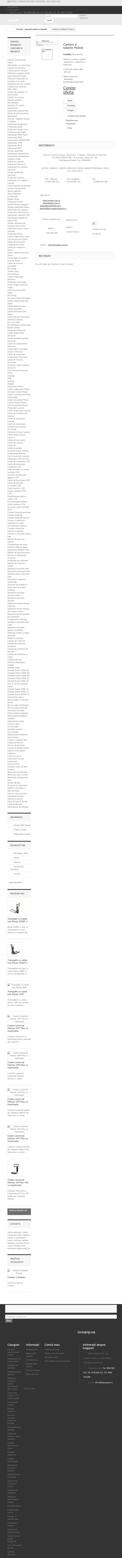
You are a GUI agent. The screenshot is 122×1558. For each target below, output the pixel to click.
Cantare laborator (14, 804)
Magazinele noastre (21, 834)
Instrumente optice (15, 697)
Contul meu (52, 1344)
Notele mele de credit (54, 1353)
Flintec (16, 858)
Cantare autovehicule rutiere (13, 1352)
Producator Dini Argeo (16, 132)
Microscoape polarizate (17, 708)
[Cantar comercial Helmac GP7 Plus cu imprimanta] (19, 1019)
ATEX (9, 373)
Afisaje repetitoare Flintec (18, 207)
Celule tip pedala (14, 448)
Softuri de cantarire (15, 162)
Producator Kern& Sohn (17, 129)
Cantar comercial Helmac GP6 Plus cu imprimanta (17, 1065)
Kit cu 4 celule (13, 322)
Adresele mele (51, 1357)
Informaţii (16, 817)
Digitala (10, 384)
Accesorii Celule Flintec (17, 392)
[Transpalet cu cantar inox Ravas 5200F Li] (14, 908)
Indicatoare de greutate (17, 124)
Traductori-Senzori (15, 743)
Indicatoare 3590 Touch (17, 135)
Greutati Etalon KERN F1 (18, 694)
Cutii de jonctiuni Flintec (17, 405)
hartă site (84, 18)
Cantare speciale (14, 660)
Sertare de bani (14, 783)
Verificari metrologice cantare (12, 1499)
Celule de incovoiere (16, 440)
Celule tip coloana (15, 319)
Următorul (55, 54)
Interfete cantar (14, 159)
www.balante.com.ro (51, 203)
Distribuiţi (71, 105)
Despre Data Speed (21, 825)
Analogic (11, 376)
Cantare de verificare (16, 641)
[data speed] (23, 20)
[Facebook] (94, 224)
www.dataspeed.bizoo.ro (50, 206)
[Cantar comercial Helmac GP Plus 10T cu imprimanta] (14, 1169)
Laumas (17, 874)
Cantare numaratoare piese (19, 512)
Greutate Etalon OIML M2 (18, 673)
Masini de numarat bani (17, 772)
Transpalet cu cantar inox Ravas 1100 (17, 992)
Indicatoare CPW (14, 143)
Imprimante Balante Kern (18, 550)
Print (70, 128)
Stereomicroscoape (15, 710)
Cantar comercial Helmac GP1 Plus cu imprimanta (17, 1138)
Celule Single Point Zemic (18, 236)
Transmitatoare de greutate (19, 186)
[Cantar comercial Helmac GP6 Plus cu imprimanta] (19, 1056)
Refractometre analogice (17, 713)
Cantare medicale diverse (18, 518)
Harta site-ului (32, 1374)
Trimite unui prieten (77, 116)
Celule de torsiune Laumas (18, 432)
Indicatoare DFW (14, 145)
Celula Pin (11, 445)
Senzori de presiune (16, 745)
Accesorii (11, 558)
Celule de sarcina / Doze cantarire (14, 1436)
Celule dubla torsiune (16, 306)
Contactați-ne (13, 10)
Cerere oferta (69, 90)
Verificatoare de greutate (17, 807)
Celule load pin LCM (16, 488)
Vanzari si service (15, 799)
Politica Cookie (20, 830)
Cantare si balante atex (17, 740)
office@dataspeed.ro (104, 1382)
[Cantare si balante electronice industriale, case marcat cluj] (61, 3)
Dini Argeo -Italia (20, 853)
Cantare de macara (15, 97)
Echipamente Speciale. (17, 619)
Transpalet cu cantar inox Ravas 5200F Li (17, 920)
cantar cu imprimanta (16, 1238)
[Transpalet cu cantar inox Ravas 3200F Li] (14, 949)
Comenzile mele (52, 1349)
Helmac (16, 862)
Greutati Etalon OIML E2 (18, 681)
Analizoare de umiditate (17, 560)
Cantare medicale (14, 515)
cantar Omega (13, 1246)
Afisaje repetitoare (15, 151)
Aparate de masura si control (12, 1483)
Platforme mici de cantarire (19, 84)
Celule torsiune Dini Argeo (18, 317)
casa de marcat (22, 1243)
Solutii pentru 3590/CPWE (18, 140)
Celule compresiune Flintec (19, 394)
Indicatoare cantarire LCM (18, 215)
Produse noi (17, 893)
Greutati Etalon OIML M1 (18, 670)
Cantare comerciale (15, 528)
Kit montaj (11, 269)
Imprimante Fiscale (15, 759)
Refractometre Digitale (17, 716)
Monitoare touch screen (17, 775)
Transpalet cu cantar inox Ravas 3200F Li (17, 961)
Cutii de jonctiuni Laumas (18, 456)
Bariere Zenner (13, 328)
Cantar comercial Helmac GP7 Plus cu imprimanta (17, 1028)
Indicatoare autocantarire (18, 153)
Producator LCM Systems (18, 459)
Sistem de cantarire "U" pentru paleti (13, 1395)
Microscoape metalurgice (18, 705)
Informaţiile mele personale (57, 1361)
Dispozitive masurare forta (18, 571)
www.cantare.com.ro (51, 200)
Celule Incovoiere (14, 309)
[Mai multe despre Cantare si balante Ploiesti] (19, 1272)
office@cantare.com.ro (58, 245)
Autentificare (12, 7)
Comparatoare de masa (17, 544)
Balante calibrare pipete (17, 547)
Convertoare (12, 196)
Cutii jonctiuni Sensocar (17, 370)
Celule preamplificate (16, 453)
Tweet (69, 101)
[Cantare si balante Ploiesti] (47, 54)
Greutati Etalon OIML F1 (18, 689)
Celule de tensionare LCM (18, 480)
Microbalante (12, 103)
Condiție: (67, 54)
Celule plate (12, 397)
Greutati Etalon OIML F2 (18, 692)
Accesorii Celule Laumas (18, 451)
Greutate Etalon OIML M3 (18, 676)
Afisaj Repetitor (14, 194)
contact (83, 15)
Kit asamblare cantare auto (19, 325)
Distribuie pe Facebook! (72, 122)
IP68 (9, 378)
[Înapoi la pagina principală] (10, 29)
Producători (17, 845)
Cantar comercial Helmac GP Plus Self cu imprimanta (17, 1182)
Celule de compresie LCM (18, 461)
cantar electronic (14, 1232)
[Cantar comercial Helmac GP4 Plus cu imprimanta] (19, 1092)
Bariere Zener (13, 199)
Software (11, 590)
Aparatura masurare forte (18, 568)
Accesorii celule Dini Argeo (18, 298)
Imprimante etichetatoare (18, 156)
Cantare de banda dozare (18, 748)
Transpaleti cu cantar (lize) (18, 65)
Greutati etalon (13, 668)
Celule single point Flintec (18, 389)
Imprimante (12, 761)
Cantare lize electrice (16, 68)
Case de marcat (14, 756)
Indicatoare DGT (14, 148)
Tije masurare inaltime (16, 526)
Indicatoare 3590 (14, 137)
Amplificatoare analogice (18, 204)
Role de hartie (13, 791)
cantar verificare (14, 1240)
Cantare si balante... (17, 1277)
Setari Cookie (29, 1388)
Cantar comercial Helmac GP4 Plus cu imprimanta (17, 1102)
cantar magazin (23, 1235)
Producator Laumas (15, 178)
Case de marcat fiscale (17, 801)
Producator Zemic (15, 127)
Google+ (71, 110)
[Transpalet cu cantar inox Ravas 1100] (19, 986)
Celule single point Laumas (19, 411)
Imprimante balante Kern (18, 111)
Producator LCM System (18, 212)
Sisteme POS (13, 764)
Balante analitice (14, 100)
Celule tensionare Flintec (18, 400)
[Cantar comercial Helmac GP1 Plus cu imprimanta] (19, 1129)
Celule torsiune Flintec (17, 402)
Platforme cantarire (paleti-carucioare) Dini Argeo (12, 1383)
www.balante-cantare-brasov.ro (53, 208)
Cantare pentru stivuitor (17, 70)
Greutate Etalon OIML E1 (18, 678)
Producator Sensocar (16, 164)
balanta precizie (23, 1248)
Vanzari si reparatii (15, 531)
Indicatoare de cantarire (17, 210)
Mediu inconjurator (15, 638)
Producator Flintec (15, 202)
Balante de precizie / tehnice (12, 1468)
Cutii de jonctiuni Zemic (17, 239)
